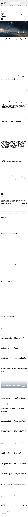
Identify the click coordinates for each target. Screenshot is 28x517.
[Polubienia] (1, 7)
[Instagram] (26, 505)
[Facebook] (20, 505)
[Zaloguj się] (23, 3)
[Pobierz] (1, 13)
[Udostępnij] (1, 15)
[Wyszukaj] (19, 3)
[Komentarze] (1, 9)
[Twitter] (21, 505)
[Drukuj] (1, 11)
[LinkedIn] (23, 505)
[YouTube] (24, 505)
